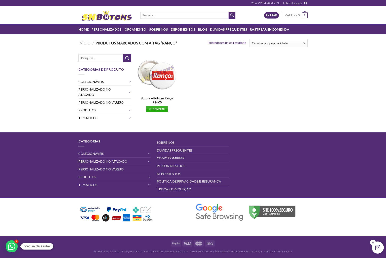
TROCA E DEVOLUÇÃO (174, 189)
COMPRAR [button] (159, 109)
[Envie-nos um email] (305, 3)
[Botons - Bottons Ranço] (157, 74)
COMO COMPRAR (170, 158)
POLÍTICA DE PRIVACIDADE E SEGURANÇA (189, 181)
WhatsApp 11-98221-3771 (265, 3)
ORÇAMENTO (135, 29)
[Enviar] (232, 15)
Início (84, 43)
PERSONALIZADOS (106, 29)
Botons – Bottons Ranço (157, 98)
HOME (83, 29)
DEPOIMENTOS (183, 29)
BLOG (202, 29)
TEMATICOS (87, 118)
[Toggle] (129, 81)
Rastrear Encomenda (269, 29)
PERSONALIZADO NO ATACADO (94, 91)
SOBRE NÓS (158, 29)
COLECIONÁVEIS (91, 82)
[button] (12, 246)
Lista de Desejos (292, 3)
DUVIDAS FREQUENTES (228, 29)
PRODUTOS (87, 110)
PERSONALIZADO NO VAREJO (101, 102)
